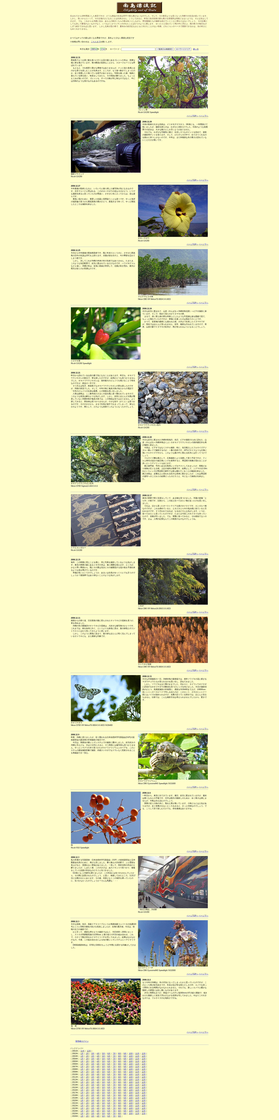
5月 (103, 1053)
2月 (87, 1053)
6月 (108, 1053)
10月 (131, 1053)
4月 (98, 1053)
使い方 (196, 49)
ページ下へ (203, 116)
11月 (82, 1051)
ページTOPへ (192, 116)
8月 (119, 1053)
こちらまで (95, 42)
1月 (82, 1053)
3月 (92, 1053)
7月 (114, 1053)
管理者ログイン (82, 1041)
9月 (125, 1053)
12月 (89, 1051)
